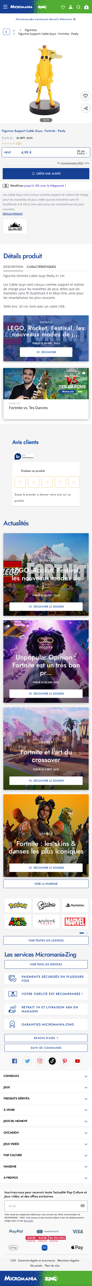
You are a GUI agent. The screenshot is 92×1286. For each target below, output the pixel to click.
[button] (46, 1076)
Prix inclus (73, 163)
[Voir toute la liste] (63, 7)
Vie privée (36, 1265)
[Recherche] (78, 8)
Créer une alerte (48, 174)
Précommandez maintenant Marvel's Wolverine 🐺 (46, 19)
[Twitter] (27, 1060)
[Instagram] (39, 1060)
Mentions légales (68, 1260)
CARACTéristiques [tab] (41, 266)
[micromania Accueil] (28, 6)
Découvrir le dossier (48, 607)
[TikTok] (52, 1060)
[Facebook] (14, 1060)
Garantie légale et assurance (36, 1260)
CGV (13, 1260)
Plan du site (52, 1265)
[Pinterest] (65, 1060)
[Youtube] (77, 1060)
